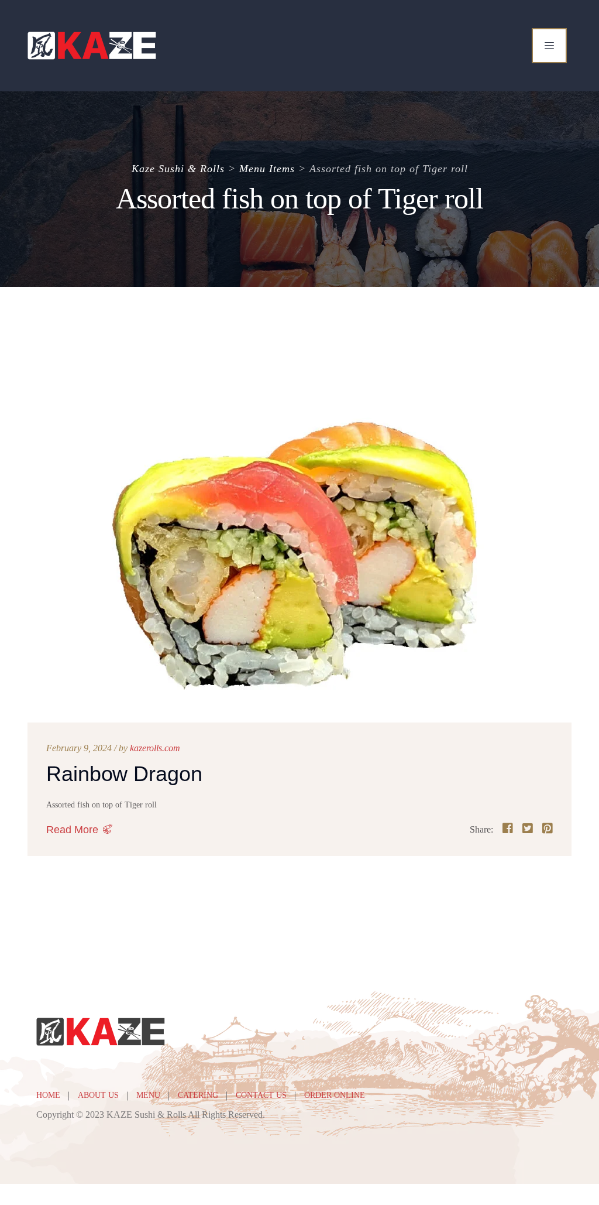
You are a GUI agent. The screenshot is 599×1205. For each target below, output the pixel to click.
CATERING (198, 1095)
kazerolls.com (155, 748)
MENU (148, 1095)
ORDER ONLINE (334, 1095)
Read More (72, 830)
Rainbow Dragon (124, 774)
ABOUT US (98, 1095)
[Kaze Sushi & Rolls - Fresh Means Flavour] (92, 46)
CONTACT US (261, 1095)
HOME (48, 1095)
